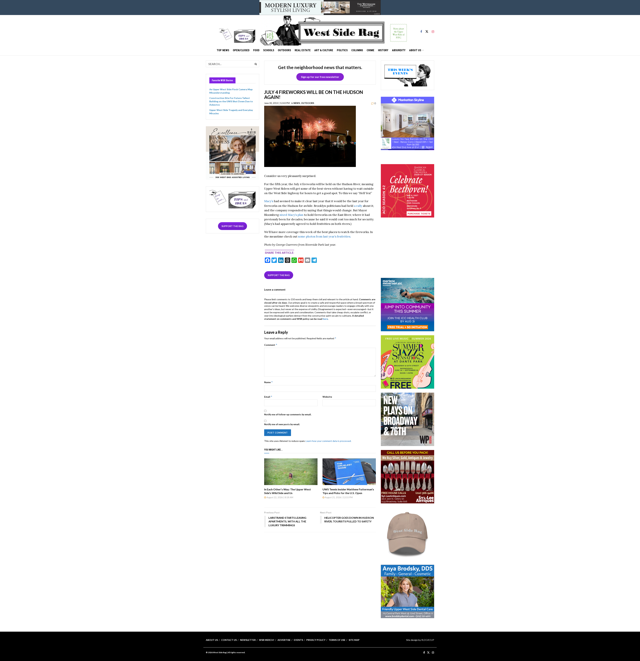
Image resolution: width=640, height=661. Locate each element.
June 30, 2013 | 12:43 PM (277, 103)
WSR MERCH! (266, 639)
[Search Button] (255, 64)
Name (268, 382)
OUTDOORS (284, 50)
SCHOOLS (268, 50)
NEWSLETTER (248, 639)
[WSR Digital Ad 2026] (407, 476)
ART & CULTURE (323, 50)
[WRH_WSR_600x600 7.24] (407, 123)
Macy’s (268, 201)
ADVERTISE (284, 639)
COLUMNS (357, 50)
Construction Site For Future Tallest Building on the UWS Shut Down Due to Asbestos (231, 101)
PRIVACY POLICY (315, 639)
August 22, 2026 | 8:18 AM (279, 497)
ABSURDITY (399, 50)
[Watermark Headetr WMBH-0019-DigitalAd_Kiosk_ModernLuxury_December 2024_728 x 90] (320, 7)
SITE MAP (354, 639)
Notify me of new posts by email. (282, 424)
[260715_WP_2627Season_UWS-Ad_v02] (407, 418)
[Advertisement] (407, 252)
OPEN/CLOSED (241, 50)
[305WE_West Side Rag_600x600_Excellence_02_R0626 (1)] (232, 152)
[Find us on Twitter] (426, 30)
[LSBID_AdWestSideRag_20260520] (407, 361)
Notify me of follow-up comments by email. (287, 414)
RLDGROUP (427, 639)
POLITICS (342, 50)
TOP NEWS (223, 50)
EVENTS (298, 639)
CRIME (370, 50)
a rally (358, 206)
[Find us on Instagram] (433, 30)
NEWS (297, 103)
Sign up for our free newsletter (320, 76)
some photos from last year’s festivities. (324, 236)
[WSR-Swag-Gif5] (407, 533)
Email (268, 396)
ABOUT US (415, 50)
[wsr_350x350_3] (407, 190)
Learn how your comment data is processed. (328, 440)
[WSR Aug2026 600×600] (407, 304)
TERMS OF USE (337, 639)
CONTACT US (229, 639)
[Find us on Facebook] (421, 30)
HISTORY (383, 50)
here (325, 318)
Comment (270, 344)
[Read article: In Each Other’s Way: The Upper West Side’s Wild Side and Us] (291, 471)
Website (327, 396)
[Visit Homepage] (333, 30)
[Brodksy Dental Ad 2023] (407, 591)
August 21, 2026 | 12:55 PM (338, 497)
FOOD (256, 50)
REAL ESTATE (303, 50)
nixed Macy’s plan (291, 215)
